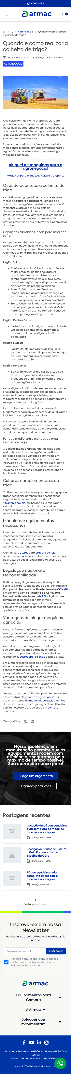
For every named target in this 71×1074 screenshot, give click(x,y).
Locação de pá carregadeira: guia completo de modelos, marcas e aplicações (47, 829)
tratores (23, 552)
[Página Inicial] (5, 31)
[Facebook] (23, 1042)
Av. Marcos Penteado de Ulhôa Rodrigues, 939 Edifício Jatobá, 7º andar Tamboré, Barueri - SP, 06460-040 (36, 1055)
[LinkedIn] (39, 1042)
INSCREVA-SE (56, 951)
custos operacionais (32, 656)
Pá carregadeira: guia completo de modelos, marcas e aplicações (42, 876)
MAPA (43, 596)
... (12, 31)
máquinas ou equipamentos (47, 700)
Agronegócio (25, 31)
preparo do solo (45, 552)
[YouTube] (31, 1042)
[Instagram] (46, 1042)
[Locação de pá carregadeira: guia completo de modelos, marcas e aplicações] (12, 831)
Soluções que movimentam (33, 1021)
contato (53, 707)
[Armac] (37, 14)
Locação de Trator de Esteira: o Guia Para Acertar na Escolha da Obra (47, 852)
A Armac (33, 1009)
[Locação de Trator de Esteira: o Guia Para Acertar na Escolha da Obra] (12, 855)
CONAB (62, 589)
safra (24, 124)
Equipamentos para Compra (33, 997)
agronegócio (46, 697)
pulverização (29, 556)
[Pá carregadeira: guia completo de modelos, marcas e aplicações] (12, 878)
